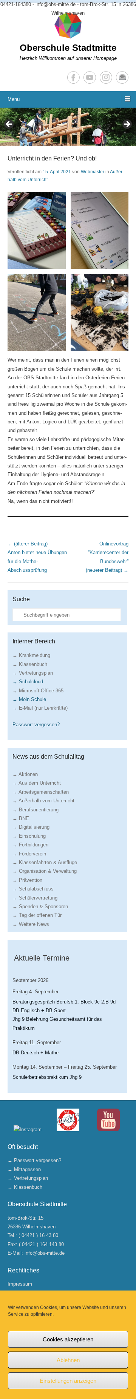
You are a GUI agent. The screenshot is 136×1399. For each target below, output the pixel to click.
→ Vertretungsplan (32, 673)
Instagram (106, 77)
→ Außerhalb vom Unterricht (43, 800)
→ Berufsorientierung (35, 810)
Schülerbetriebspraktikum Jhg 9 (47, 1077)
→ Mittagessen (24, 1169)
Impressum (20, 1284)
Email (122, 77)
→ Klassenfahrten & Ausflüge (44, 862)
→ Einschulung (29, 836)
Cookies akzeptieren (68, 1339)
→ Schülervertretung (34, 898)
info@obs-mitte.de (45, 1253)
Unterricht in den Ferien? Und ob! (52, 158)
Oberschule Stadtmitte (68, 48)
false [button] (9, 124)
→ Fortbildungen (30, 845)
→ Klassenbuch (29, 664)
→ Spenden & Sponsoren (40, 906)
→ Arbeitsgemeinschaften (40, 792)
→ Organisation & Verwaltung (44, 871)
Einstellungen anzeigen (68, 1381)
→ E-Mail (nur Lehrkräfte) (40, 708)
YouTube (89, 77)
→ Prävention (27, 880)
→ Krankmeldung (31, 655)
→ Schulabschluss (33, 889)
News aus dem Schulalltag (48, 756)
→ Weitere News (30, 924)
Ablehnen (68, 1360)
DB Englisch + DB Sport (39, 1010)
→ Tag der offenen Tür (37, 915)
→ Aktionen (25, 774)
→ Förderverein (29, 854)
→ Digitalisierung (30, 827)
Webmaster (92, 171)
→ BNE (20, 818)
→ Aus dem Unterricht (36, 783)
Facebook (73, 77)
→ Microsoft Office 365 (37, 690)
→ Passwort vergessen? (34, 1160)
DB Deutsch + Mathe (35, 1052)
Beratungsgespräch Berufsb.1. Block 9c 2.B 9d (64, 1002)
